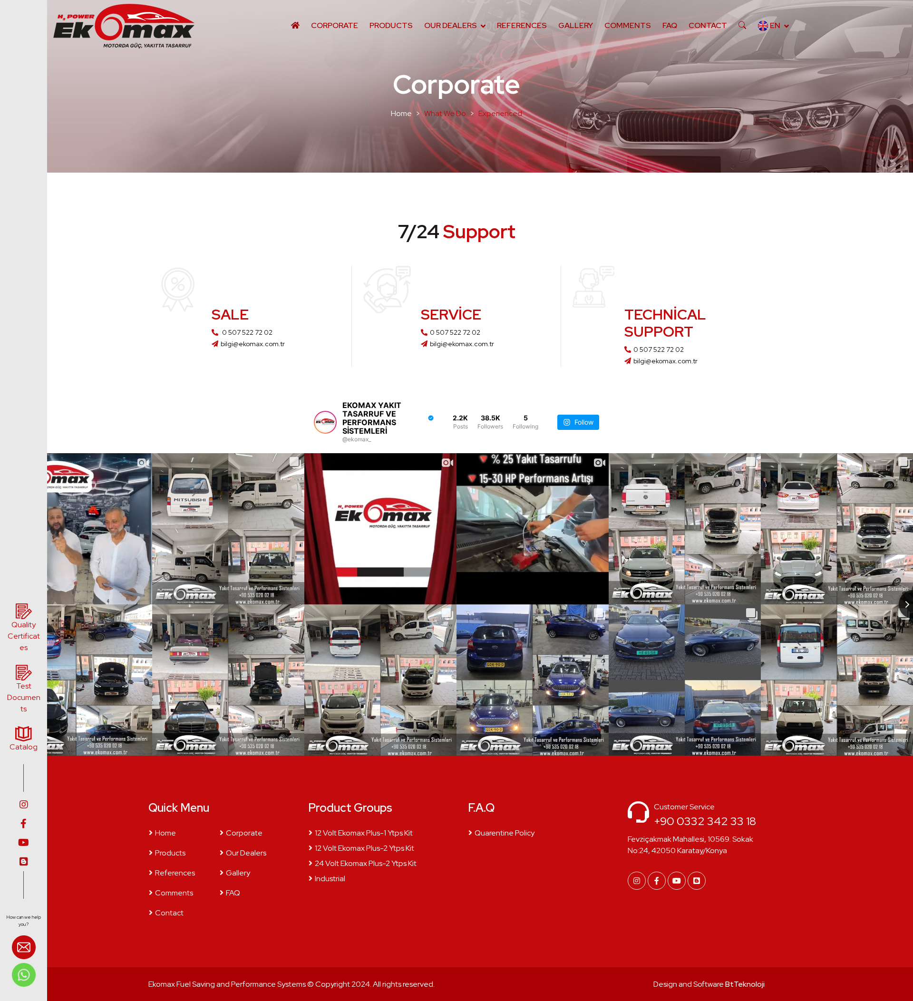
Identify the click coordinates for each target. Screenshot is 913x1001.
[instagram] (23, 804)
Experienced (500, 113)
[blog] (23, 861)
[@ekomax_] (325, 422)
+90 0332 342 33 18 (705, 821)
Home (401, 113)
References (522, 25)
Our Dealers (450, 25)
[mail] (24, 948)
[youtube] (23, 842)
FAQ (669, 25)
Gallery (575, 25)
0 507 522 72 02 (246, 332)
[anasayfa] (123, 26)
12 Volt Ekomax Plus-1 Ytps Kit (364, 833)
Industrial (330, 879)
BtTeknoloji (744, 984)
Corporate (334, 25)
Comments (627, 25)
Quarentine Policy (504, 833)
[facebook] (23, 823)
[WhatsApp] (24, 974)
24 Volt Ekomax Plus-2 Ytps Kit (366, 863)
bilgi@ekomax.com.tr (253, 344)
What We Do (445, 113)
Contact (708, 25)
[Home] (295, 26)
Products (391, 25)
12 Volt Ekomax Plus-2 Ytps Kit (364, 848)
